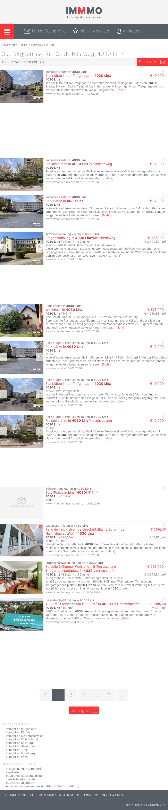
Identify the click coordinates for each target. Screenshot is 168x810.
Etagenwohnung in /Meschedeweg (80, 238)
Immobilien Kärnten (19, 732)
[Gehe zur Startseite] (84, 18)
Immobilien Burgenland (21, 729)
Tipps (78, 794)
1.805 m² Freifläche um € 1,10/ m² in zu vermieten (92, 604)
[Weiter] (122, 695)
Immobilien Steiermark (20, 746)
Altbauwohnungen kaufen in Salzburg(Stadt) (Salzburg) (42, 786)
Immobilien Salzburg (19, 743)
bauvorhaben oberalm (20, 782)
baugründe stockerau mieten (25, 775)
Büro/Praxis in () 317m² (71, 492)
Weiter (39, 248)
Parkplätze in (64, 201)
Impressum (65, 794)
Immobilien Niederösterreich (24, 736)
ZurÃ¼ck (3, 248)
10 (109, 694)
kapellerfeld (13, 772)
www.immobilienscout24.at (62, 622)
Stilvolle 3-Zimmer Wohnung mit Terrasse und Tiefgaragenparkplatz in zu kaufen (80, 568)
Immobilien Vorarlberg (20, 753)
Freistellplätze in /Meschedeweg (78, 164)
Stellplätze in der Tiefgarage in (78, 76)
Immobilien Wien (17, 756)
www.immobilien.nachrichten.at (64, 93)
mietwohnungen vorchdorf (23, 768)
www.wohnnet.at (55, 259)
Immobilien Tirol (16, 749)
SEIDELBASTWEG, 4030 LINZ (37, 45)
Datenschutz (46, 794)
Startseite (9, 45)
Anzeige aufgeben (113, 794)
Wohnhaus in (64, 310)
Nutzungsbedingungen (19, 794)
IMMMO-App (91, 794)
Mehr (122, 90)
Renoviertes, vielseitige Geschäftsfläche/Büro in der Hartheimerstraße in (85, 531)
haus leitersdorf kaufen (21, 779)
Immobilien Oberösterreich (23, 739)
